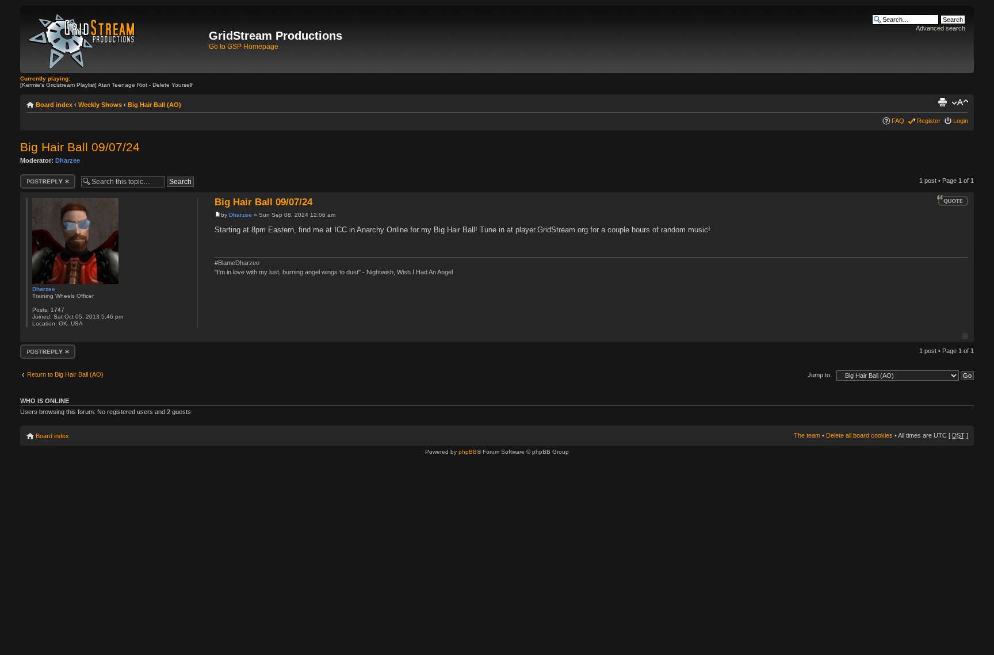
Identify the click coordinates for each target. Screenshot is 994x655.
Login (960, 120)
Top (965, 336)
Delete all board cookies (859, 435)
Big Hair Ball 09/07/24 (80, 147)
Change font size (959, 102)
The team (807, 435)
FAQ (898, 120)
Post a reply (36, 177)
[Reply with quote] (952, 200)
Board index (54, 104)
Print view (942, 102)
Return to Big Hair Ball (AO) (65, 374)
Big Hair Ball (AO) (154, 104)
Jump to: (820, 374)
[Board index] (116, 39)
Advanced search (940, 28)
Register (929, 120)
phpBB (467, 452)
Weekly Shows (100, 104)
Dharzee (67, 160)
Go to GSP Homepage (243, 47)
